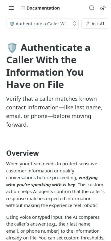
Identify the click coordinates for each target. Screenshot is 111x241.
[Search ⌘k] (92, 8)
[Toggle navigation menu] (11, 8)
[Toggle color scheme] (103, 8)
